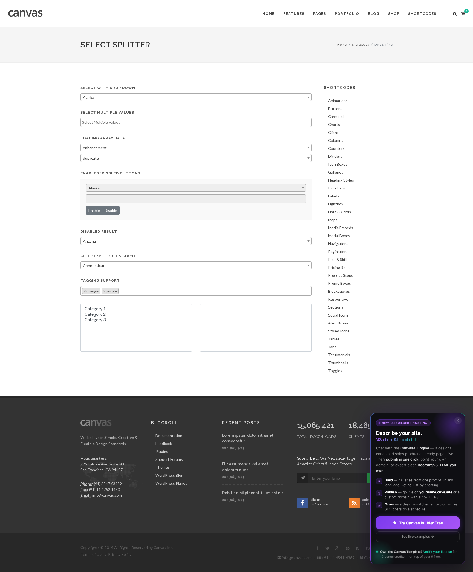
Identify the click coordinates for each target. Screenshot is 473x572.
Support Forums (169, 459)
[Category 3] (136, 319)
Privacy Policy (119, 554)
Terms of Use (91, 554)
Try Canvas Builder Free (421, 522)
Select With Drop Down (107, 88)
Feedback (163, 443)
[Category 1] (136, 308)
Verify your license (437, 552)
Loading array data (102, 138)
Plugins (161, 451)
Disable (111, 210)
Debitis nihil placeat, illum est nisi (253, 493)
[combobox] (196, 97)
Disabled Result (98, 231)
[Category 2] (136, 314)
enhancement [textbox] (95, 147)
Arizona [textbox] (89, 241)
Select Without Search (107, 256)
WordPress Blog (169, 475)
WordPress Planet (171, 483)
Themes (162, 467)
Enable (94, 210)
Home (342, 44)
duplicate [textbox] (91, 158)
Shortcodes (360, 44)
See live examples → (417, 536)
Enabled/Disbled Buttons (110, 173)
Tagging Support (100, 280)
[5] (463, 13)
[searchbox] (196, 122)
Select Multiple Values (107, 112)
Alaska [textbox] (88, 97)
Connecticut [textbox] (94, 265)
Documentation (168, 435)
